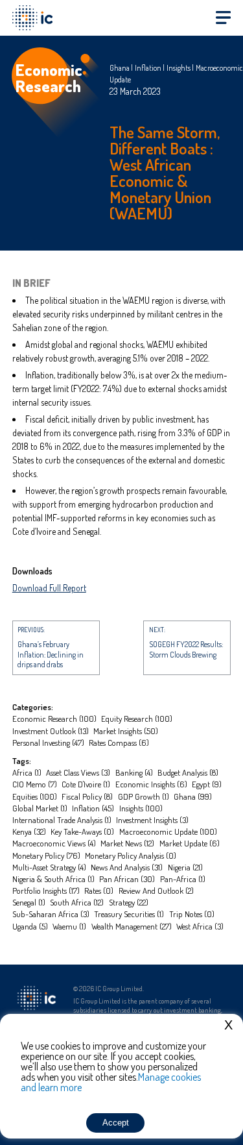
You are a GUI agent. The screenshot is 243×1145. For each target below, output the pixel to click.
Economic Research (49, 78)
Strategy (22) (128, 902)
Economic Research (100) (54, 718)
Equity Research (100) (136, 718)
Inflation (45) (93, 808)
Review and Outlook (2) (156, 890)
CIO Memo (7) (34, 784)
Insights (179, 68)
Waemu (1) (69, 926)
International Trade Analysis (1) (61, 820)
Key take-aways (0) (82, 831)
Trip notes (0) (191, 914)
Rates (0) (98, 890)
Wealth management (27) (131, 926)
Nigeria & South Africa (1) (53, 879)
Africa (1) (26, 772)
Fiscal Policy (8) (87, 796)
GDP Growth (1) (143, 796)
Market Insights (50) (125, 731)
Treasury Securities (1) (129, 914)
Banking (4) (134, 772)
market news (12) (127, 843)
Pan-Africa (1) (182, 879)
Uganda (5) (30, 926)
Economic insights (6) (151, 784)
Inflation (148, 68)
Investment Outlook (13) (50, 731)
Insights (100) (141, 808)
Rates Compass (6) (119, 742)
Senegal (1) (28, 902)
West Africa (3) (200, 926)
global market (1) (39, 808)
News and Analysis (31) (127, 867)
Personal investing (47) (48, 742)
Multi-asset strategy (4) (49, 867)
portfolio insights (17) (46, 890)
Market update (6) (189, 843)
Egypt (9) (207, 784)
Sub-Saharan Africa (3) (50, 914)
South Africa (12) (77, 902)
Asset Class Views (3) (78, 772)
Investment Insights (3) (152, 820)
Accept (115, 1122)
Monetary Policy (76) (46, 855)
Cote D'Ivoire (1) (86, 784)
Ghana (120, 68)
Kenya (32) (29, 831)
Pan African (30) (127, 879)
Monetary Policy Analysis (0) (130, 855)
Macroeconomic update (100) (168, 831)
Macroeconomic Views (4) (54, 843)
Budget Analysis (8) (187, 772)
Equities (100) (34, 796)
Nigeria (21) (185, 867)
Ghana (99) (193, 796)
